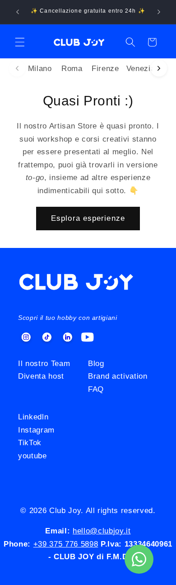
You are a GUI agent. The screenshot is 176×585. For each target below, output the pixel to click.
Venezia (140, 68)
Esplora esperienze (88, 218)
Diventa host (41, 376)
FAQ (96, 389)
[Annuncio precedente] (18, 12)
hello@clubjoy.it (102, 531)
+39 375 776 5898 (65, 544)
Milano (40, 68)
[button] (20, 42)
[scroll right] (159, 68)
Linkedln (33, 417)
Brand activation (118, 376)
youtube (32, 456)
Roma (72, 68)
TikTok (30, 442)
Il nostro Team (44, 363)
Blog (96, 363)
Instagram (36, 430)
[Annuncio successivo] (159, 12)
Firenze (105, 68)
